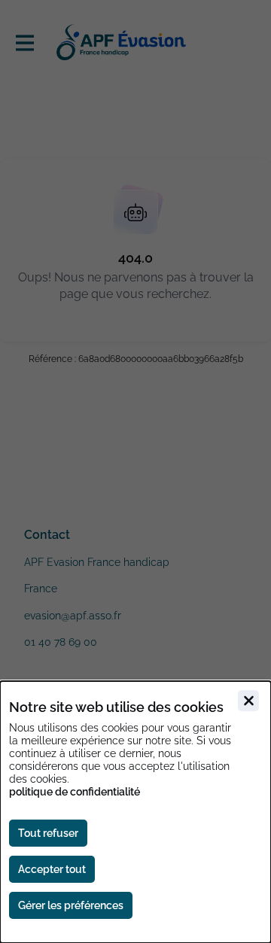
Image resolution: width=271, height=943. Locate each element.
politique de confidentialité (74, 792)
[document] (135, 812)
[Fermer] (248, 700)
